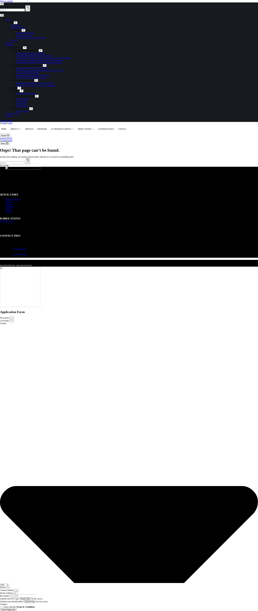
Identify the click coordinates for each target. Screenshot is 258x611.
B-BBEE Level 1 (7, 221)
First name (4, 318)
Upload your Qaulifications (12, 601)
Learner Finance (106, 129)
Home (3, 129)
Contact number (7, 590)
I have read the (19, 607)
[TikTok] (11, 233)
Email (3, 587)
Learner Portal (6, 138)
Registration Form (13, 199)
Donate (8, 209)
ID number (5, 596)
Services (29, 129)
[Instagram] (4, 233)
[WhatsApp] (14, 233)
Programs (42, 129)
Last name (4, 320)
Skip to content (6, 1)
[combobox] (12, 162)
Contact (122, 129)
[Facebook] (1, 233)
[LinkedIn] (8, 233)
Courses (8, 211)
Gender (3, 323)
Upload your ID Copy (9, 599)
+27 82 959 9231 (19, 249)
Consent (3, 604)
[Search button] (27, 161)
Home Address (6, 593)
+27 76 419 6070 (19, 254)
